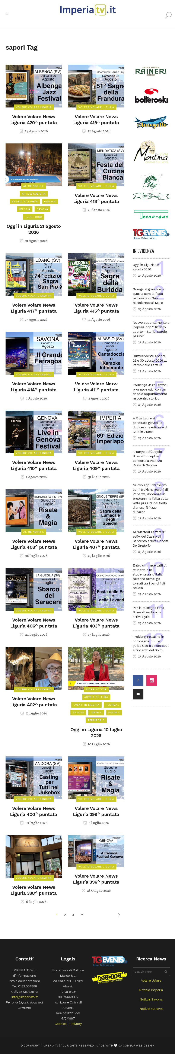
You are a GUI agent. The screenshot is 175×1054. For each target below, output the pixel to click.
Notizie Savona (151, 999)
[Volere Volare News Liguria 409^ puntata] (96, 431)
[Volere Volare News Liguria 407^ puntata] (96, 510)
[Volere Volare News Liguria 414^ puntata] (34, 353)
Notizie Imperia (151, 990)
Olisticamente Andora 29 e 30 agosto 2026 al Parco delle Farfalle (149, 360)
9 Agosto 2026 (36, 398)
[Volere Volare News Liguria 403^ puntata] (96, 589)
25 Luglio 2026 (98, 556)
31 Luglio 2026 (99, 477)
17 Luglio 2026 (99, 634)
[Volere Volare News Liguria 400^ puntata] (34, 777)
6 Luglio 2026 (98, 823)
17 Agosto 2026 (36, 320)
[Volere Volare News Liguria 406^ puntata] (34, 589)
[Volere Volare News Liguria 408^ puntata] (34, 510)
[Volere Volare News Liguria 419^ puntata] (96, 86)
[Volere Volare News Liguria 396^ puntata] (96, 851)
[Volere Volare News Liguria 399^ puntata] (96, 777)
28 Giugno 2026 (98, 891)
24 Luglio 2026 (36, 634)
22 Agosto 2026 (98, 131)
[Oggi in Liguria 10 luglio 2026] (96, 668)
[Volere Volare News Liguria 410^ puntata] (34, 431)
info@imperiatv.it (24, 997)
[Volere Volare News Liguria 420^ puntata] (34, 86)
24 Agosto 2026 (36, 131)
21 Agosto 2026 (36, 241)
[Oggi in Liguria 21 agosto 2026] (34, 164)
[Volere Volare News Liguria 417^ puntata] (34, 274)
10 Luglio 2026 (98, 744)
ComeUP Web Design (139, 1045)
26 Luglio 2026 (36, 556)
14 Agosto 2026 (98, 320)
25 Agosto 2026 (149, 275)
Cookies (61, 1024)
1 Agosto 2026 (36, 477)
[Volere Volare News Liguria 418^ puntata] (96, 164)
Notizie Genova (151, 1009)
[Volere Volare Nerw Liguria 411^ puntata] (96, 353)
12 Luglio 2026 (36, 713)
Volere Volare (151, 980)
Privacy (76, 1024)
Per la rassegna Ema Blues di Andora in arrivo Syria (148, 612)
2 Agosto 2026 (98, 398)
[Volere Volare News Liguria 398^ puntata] (34, 856)
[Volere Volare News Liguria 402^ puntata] (34, 668)
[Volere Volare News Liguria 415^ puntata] (96, 274)
